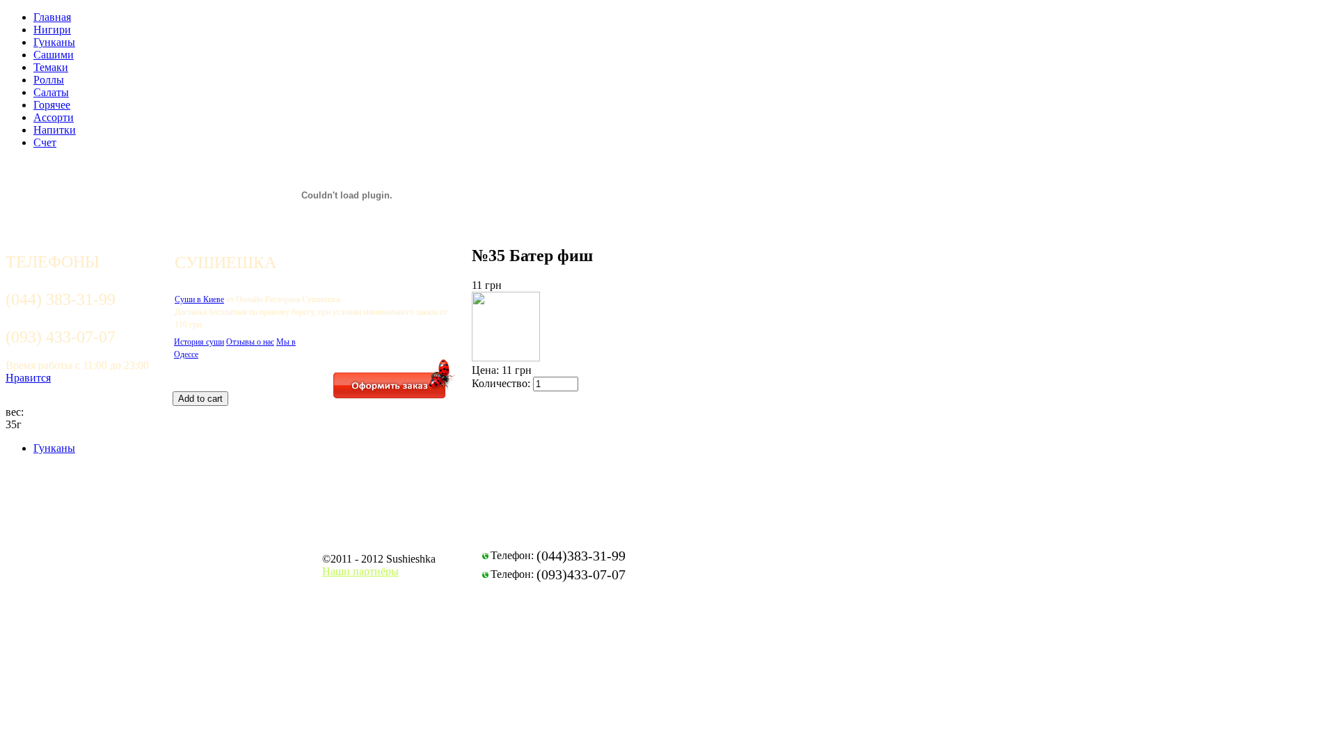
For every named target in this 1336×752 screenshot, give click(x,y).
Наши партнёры (360, 571)
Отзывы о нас (250, 342)
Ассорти (53, 117)
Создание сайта (920, 559)
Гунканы (54, 42)
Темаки (50, 67)
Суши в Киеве (199, 299)
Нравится (28, 378)
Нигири (52, 30)
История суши (199, 342)
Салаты (51, 92)
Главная (52, 17)
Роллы (48, 80)
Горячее (51, 105)
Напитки (54, 130)
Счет (44, 142)
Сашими (53, 55)
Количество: (502, 383)
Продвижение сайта (931, 572)
